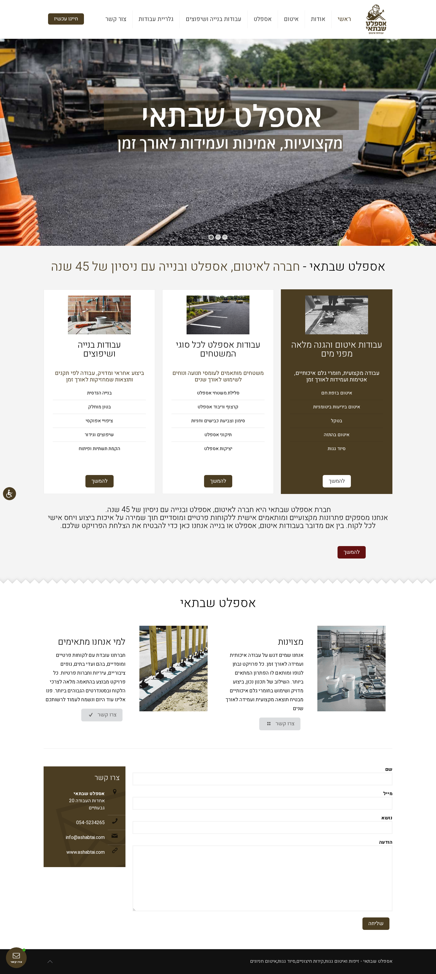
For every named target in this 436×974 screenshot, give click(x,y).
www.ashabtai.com (85, 852)
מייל (387, 794)
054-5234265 (90, 822)
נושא (386, 818)
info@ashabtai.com (85, 837)
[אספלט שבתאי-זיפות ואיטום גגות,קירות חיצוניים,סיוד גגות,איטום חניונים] (376, 19)
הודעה (385, 842)
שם (388, 769)
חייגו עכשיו (66, 19)
